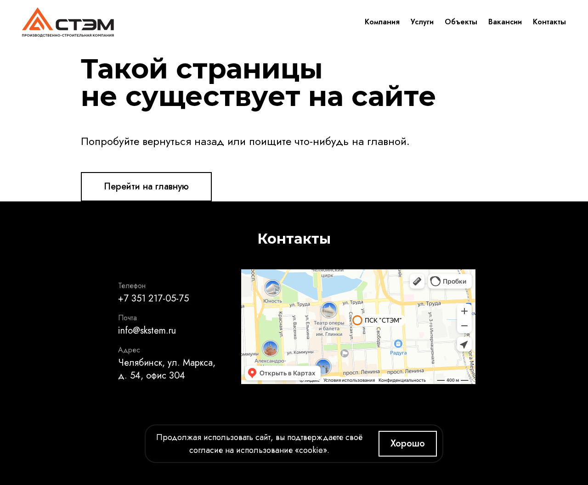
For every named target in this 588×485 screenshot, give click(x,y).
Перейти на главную (146, 186)
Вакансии (505, 22)
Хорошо (407, 443)
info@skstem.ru (147, 330)
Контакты (549, 22)
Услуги (422, 22)
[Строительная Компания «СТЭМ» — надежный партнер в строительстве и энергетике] (68, 22)
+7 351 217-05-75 (153, 298)
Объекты (461, 22)
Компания (382, 22)
